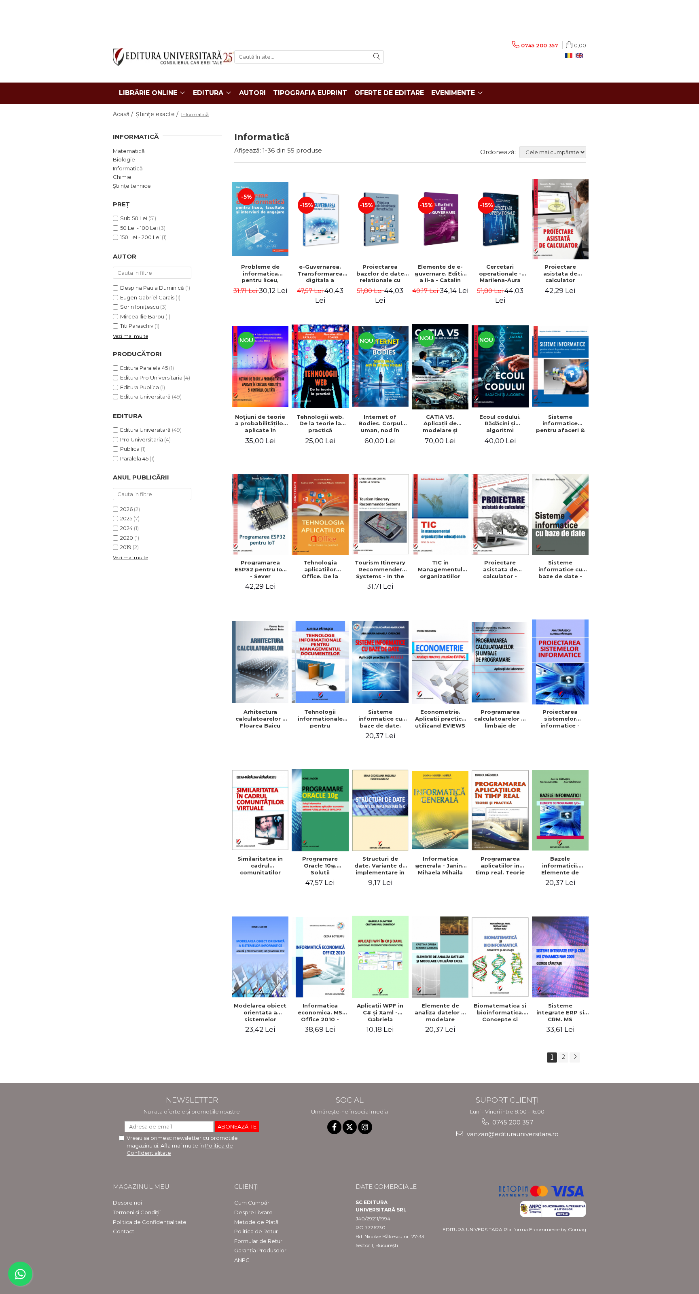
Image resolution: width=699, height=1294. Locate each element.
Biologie (124, 159)
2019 (125, 547)
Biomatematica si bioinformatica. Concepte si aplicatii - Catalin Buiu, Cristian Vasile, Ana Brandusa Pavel (500, 1012)
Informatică (128, 168)
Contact (123, 1231)
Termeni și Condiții (137, 1212)
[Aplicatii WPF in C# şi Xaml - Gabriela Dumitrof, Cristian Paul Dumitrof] (380, 957)
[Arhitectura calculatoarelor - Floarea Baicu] (260, 662)
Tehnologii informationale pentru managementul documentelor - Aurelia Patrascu (320, 719)
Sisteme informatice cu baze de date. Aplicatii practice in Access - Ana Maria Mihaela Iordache (380, 719)
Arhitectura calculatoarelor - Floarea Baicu (260, 719)
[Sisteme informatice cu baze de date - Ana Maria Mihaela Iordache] (560, 514)
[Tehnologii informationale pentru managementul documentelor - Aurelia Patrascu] (320, 662)
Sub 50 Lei (133, 218)
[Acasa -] (167, 57)
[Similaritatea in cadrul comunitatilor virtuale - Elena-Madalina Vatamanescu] (260, 810)
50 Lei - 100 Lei (139, 228)
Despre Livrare (253, 1212)
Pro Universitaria (141, 439)
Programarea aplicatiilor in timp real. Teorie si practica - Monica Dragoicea (500, 865)
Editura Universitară (145, 396)
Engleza (581, 56)
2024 (126, 528)
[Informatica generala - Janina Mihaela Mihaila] (440, 810)
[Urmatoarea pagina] (575, 1057)
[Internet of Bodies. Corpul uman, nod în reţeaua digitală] (380, 366)
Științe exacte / (158, 114)
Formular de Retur (258, 1241)
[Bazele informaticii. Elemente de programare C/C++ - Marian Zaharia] (560, 810)
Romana (570, 56)
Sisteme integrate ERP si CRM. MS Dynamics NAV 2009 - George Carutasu (560, 1012)
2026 (126, 509)
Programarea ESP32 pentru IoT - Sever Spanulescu (260, 569)
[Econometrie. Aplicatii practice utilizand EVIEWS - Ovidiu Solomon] (440, 662)
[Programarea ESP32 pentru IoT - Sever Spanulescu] (260, 514)
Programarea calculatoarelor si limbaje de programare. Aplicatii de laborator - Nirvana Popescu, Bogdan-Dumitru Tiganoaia (500, 719)
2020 (126, 538)
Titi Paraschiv (136, 325)
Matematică (129, 151)
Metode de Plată (256, 1222)
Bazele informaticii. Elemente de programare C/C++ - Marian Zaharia (560, 865)
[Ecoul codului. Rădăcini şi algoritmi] (500, 366)
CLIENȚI (246, 1186)
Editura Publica (139, 387)
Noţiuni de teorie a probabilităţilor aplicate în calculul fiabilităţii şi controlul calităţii (260, 424)
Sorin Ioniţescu (139, 306)
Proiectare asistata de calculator (560, 273)
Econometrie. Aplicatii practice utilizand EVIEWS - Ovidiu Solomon (440, 719)
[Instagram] (365, 1127)
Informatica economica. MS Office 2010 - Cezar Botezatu (320, 1012)
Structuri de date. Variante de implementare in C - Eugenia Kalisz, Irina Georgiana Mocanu (380, 865)
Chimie (122, 177)
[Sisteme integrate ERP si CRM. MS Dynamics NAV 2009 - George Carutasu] (560, 956)
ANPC (242, 1260)
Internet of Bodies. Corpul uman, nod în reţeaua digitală (380, 424)
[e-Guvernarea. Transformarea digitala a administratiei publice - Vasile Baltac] (320, 219)
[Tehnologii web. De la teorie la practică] (320, 366)
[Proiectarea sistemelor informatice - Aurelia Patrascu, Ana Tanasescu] (560, 661)
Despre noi (127, 1202)
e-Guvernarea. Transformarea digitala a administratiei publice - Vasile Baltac (320, 273)
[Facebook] (334, 1127)
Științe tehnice (132, 185)
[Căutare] (376, 57)
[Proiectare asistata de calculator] (560, 219)
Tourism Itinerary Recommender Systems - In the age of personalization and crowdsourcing (380, 569)
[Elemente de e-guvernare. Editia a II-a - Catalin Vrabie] (440, 219)
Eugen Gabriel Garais (147, 297)
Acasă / (124, 114)
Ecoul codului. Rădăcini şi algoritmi (500, 424)
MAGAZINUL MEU (141, 1186)
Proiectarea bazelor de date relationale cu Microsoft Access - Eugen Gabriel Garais (380, 273)
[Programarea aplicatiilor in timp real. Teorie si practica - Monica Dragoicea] (500, 810)
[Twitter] (350, 1127)
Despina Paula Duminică (152, 287)
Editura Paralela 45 (144, 368)
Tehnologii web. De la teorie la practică (320, 424)
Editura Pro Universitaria (151, 377)
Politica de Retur (256, 1231)
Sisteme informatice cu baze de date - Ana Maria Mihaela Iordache (560, 569)
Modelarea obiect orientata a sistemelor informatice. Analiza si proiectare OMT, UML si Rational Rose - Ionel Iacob (260, 1012)
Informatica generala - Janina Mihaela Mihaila (440, 865)
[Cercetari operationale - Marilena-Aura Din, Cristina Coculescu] (500, 219)
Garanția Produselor (260, 1250)
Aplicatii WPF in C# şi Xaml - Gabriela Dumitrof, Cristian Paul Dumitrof (380, 1012)
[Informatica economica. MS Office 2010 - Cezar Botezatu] (320, 957)
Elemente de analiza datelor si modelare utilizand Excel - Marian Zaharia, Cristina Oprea (440, 1012)
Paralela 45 (134, 458)
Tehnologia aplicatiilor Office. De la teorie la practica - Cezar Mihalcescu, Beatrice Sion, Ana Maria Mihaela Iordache (319, 569)
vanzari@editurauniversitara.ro (512, 1134)
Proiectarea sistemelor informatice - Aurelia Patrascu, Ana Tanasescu (560, 719)
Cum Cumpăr (251, 1202)
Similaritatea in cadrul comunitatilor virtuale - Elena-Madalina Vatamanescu (260, 865)
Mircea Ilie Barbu (142, 316)
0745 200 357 (512, 1122)
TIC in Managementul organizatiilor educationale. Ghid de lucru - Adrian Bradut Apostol (440, 569)
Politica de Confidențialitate (149, 1222)
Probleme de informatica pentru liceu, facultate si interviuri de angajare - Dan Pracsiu (260, 273)
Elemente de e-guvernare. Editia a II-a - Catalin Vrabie (440, 273)
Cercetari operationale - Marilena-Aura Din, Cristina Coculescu (500, 273)
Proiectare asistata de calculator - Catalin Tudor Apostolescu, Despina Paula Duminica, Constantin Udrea (500, 569)
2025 (126, 518)
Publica (130, 448)
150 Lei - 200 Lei (140, 237)
